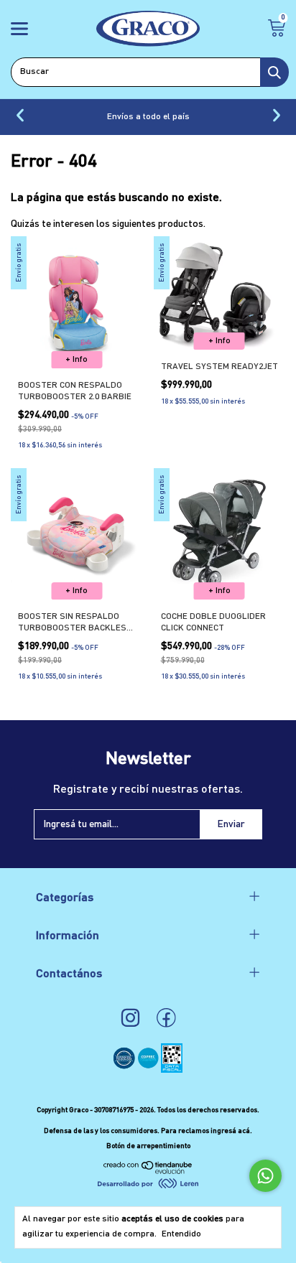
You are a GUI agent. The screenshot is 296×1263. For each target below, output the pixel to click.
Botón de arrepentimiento (148, 1146)
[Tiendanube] (148, 1172)
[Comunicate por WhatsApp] (265, 1176)
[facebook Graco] (166, 1018)
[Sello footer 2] (149, 1070)
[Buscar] (274, 72)
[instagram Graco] (130, 1018)
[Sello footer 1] (125, 1070)
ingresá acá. (231, 1130)
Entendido (181, 1234)
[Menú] (22, 31)
